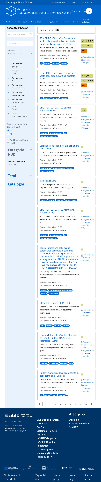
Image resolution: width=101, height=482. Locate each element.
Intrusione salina (48, 180)
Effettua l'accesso (86, 2)
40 (86, 404)
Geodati (73, 2)
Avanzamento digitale (59, 2)
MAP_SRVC (87, 45)
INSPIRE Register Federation (46, 444)
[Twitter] (78, 414)
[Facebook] (70, 414)
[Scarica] (82, 147)
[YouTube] (83, 414)
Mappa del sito (40, 477)
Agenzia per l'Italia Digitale (19, 2)
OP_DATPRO (87, 40)
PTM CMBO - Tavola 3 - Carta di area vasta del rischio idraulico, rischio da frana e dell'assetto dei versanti (58, 41)
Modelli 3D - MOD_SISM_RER (55, 303)
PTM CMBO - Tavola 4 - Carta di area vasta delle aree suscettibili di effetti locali (58, 75)
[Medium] (74, 414)
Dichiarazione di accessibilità (12, 477)
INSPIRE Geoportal (47, 438)
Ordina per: (11, 50)
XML (84, 50)
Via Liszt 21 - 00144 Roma (14, 421)
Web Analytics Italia (47, 453)
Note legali (72, 477)
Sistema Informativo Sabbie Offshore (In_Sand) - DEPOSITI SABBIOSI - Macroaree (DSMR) (58, 337)
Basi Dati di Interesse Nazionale (48, 421)
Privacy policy (88, 477)
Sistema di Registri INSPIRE (47, 432)
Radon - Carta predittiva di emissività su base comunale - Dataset (59, 374)
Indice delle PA (44, 457)
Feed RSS (73, 427)
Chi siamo (73, 420)
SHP (84, 110)
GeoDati (41, 427)
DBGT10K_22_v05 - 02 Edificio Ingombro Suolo (55, 109)
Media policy (56, 477)
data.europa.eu (45, 449)
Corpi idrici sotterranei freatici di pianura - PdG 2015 (59, 147)
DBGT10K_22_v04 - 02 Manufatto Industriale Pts (57, 211)
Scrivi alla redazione (79, 423)
